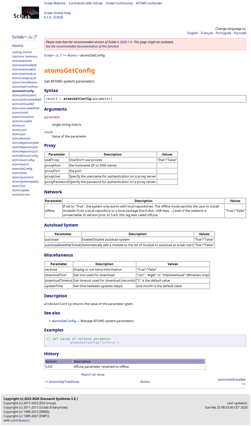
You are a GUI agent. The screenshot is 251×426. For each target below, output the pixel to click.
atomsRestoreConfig (25, 155)
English (192, 33)
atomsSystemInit (23, 177)
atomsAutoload (22, 61)
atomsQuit (19, 134)
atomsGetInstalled (24, 95)
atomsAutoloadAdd (24, 65)
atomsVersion (21, 194)
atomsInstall (20, 112)
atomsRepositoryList (25, 151)
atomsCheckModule (24, 82)
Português (223, 33)
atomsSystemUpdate (25, 181)
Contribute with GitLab (86, 3)
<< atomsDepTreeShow (62, 382)
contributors (20, 420)
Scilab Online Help (57, 13)
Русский (240, 33)
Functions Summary (24, 56)
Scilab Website (54, 3)
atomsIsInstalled (23, 117)
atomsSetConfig (22, 168)
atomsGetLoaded (23, 104)
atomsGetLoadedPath (26, 108)
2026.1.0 (126, 42)
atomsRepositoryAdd (25, 143)
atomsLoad (19, 130)
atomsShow (19, 173)
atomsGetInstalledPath (27, 99)
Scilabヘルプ (24, 37)
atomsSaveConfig (23, 160)
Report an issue (93, 374)
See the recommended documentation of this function (82, 46)
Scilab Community (119, 3)
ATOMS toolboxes (149, 3)
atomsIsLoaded (22, 121)
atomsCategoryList (24, 78)
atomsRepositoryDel (25, 147)
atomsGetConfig (23, 91)
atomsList (18, 125)
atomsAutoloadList (24, 74)
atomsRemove (21, 138)
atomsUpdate (20, 190)
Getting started (22, 52)
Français (207, 33)
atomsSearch (20, 164)
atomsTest (18, 186)
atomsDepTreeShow (25, 86)
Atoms (17, 45)
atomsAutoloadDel (24, 69)
